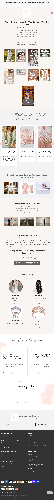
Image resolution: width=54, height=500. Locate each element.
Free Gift (28, 102)
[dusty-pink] (8, 159)
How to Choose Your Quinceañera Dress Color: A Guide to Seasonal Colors (13, 357)
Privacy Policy (13, 492)
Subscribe (40, 424)
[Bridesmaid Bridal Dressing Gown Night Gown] (27, 137)
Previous (1, 143)
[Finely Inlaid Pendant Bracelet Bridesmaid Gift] (45, 137)
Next (52, 143)
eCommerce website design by (8, 497)
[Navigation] (2, 12)
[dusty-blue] (6, 159)
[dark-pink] (9, 160)
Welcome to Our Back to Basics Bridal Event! (25, 387)
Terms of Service (4, 492)
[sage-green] (3, 159)
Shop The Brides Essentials (27, 263)
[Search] (5, 12)
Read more (6, 373)
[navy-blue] (12, 159)
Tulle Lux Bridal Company (11, 495)
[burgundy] (11, 160)
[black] (10, 159)
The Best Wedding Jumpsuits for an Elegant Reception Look (40, 357)
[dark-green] (7, 160)
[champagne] (14, 159)
